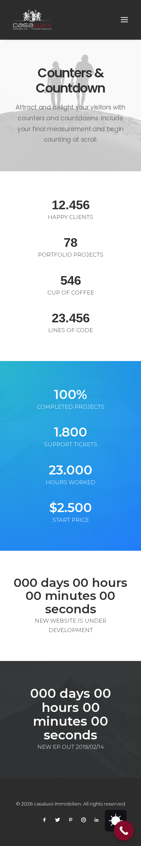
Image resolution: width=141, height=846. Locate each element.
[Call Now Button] (124, 831)
